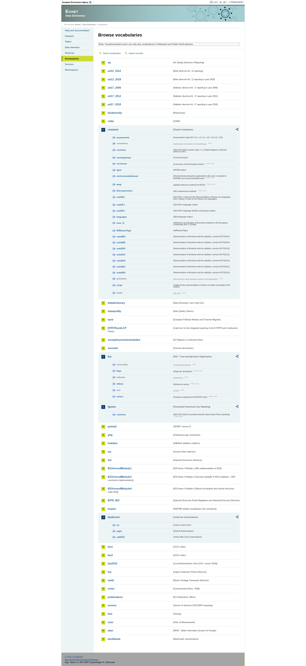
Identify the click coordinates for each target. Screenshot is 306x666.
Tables (68, 41)
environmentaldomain (127, 176)
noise (111, 588)
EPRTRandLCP (117, 328)
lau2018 (112, 563)
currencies (122, 163)
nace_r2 (120, 223)
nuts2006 (121, 242)
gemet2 (112, 426)
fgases (112, 406)
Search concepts (136, 53)
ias (109, 451)
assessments (123, 137)
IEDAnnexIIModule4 (120, 488)
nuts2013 (121, 254)
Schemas (69, 53)
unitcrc (120, 396)
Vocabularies (72, 58)
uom (110, 622)
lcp (109, 572)
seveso (112, 605)
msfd (111, 580)
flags (119, 371)
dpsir (119, 170)
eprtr (110, 319)
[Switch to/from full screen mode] (225, 2)
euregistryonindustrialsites (124, 339)
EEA (78, 2)
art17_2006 (114, 87)
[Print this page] (221, 2)
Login (215, 2)
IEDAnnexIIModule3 (120, 476)
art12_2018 (114, 79)
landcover (114, 517)
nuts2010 (121, 248)
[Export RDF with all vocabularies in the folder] (237, 130)
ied (109, 460)
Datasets (69, 36)
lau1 (110, 546)
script (119, 285)
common (113, 129)
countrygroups (124, 157)
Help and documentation (77, 30)
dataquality (114, 311)
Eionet (77, 24)
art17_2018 (114, 104)
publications (115, 597)
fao (110, 356)
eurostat (113, 348)
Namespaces (71, 69)
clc (118, 525)
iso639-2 (121, 197)
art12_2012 (114, 71)
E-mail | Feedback (74, 656)
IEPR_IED (114, 500)
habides (112, 443)
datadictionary (116, 303)
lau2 (110, 555)
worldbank (114, 639)
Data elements (72, 47)
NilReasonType (124, 230)
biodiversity (115, 113)
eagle (119, 531)
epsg (119, 184)
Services (69, 64)
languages (122, 217)
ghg (110, 435)
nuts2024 (121, 272)
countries (121, 150)
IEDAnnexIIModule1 (120, 468)
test (110, 613)
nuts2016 (121, 260)
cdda (111, 121)
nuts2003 (121, 236)
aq (109, 62)
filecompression (124, 191)
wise (110, 630)
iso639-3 (121, 205)
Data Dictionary (89, 24)
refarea (120, 384)
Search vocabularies (112, 53)
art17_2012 (114, 96)
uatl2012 (121, 537)
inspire (112, 509)
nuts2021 (121, 267)
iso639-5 (121, 211)
